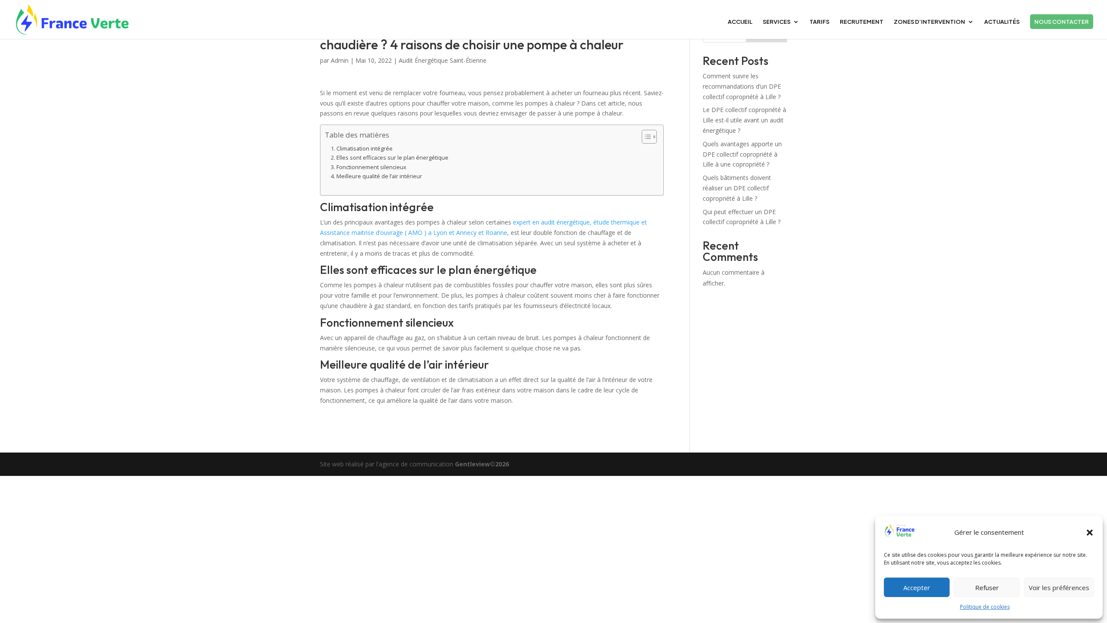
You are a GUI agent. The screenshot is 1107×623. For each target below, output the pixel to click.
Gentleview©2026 (482, 464)
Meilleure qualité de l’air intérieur (379, 176)
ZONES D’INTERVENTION (929, 22)
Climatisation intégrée (364, 148)
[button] (1089, 532)
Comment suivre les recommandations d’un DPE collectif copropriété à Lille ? (742, 86)
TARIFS (819, 22)
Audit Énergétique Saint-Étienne (442, 60)
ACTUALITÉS (1002, 22)
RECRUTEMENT (861, 22)
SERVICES (776, 22)
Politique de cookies (985, 606)
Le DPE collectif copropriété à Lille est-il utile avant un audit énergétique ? (744, 120)
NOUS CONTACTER (1061, 21)
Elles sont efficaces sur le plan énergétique (392, 157)
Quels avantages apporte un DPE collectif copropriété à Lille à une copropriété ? (742, 154)
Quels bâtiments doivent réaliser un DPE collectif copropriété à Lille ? (737, 187)
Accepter (916, 587)
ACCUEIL (740, 22)
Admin (340, 60)
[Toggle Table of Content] (645, 136)
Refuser (987, 587)
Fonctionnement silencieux (371, 167)
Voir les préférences (1059, 587)
